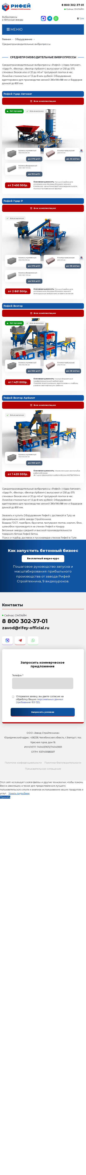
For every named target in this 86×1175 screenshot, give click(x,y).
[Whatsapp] (55, 18)
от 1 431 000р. (17, 382)
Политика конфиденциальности (23, 762)
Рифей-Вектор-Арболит (19, 397)
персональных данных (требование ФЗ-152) (39, 701)
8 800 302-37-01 (73, 5)
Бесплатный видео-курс (43, 558)
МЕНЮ (16, 29)
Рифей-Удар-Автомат (18, 93)
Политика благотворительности (62, 762)
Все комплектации (45, 101)
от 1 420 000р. (18, 474)
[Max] (43, 18)
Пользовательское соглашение (43, 768)
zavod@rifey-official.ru (25, 627)
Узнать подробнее (19, 793)
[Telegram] (49, 18)
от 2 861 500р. (18, 291)
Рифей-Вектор (13, 305)
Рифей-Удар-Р (13, 200)
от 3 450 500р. (18, 185)
